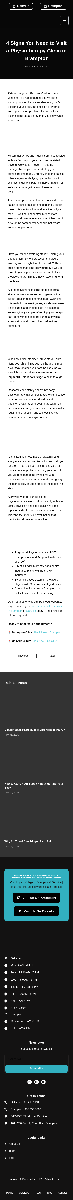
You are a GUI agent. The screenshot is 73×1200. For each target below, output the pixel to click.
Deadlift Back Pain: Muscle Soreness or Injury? (34, 729)
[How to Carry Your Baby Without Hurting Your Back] (36, 760)
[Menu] (64, 20)
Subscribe (36, 1068)
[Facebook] (29, 1082)
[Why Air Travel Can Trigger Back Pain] (36, 818)
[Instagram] (36, 1082)
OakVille (23, 6)
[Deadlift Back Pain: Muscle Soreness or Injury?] (36, 706)
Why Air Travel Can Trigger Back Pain (28, 841)
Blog (45, 67)
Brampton (55, 6)
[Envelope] (43, 1082)
